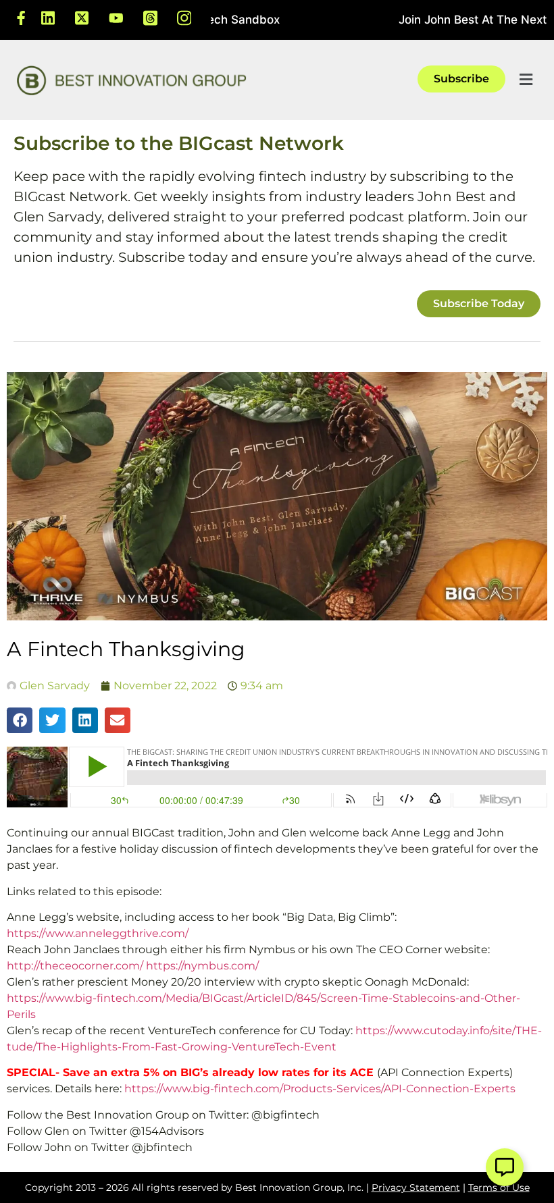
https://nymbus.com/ (202, 965)
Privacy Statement (416, 1187)
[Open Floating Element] (505, 1167)
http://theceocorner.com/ (75, 965)
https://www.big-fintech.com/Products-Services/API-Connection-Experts (319, 1088)
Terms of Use (499, 1187)
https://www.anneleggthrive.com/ (97, 933)
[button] (525, 80)
